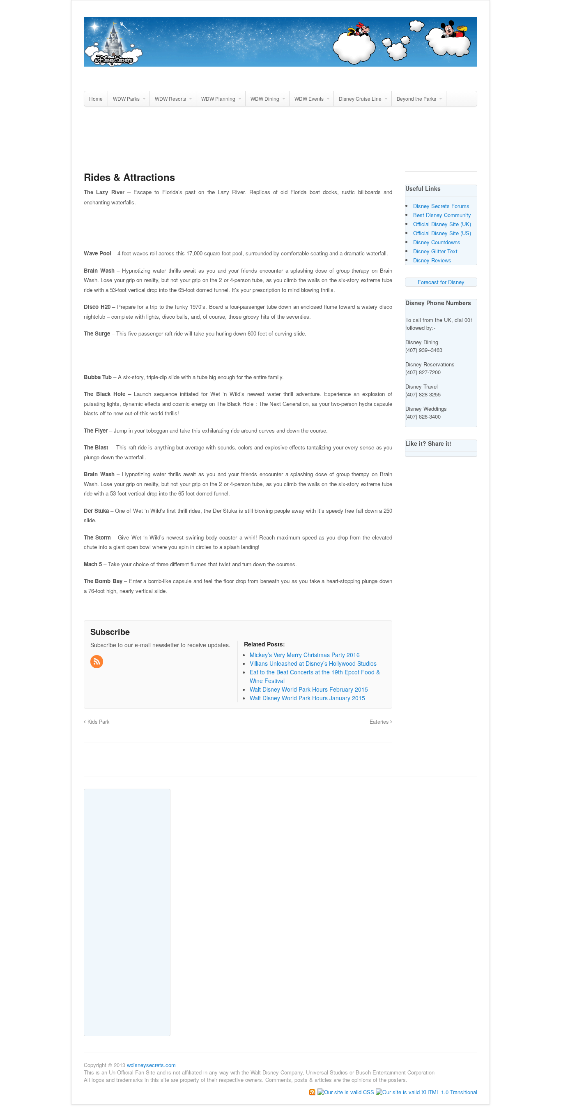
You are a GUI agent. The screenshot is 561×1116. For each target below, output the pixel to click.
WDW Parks (126, 98)
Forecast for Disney (441, 282)
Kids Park (97, 721)
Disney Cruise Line (360, 98)
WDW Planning (218, 98)
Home (96, 98)
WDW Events (309, 98)
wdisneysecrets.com (151, 1065)
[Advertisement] (280, 142)
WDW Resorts (170, 98)
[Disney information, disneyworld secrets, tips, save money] (280, 62)
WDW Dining (265, 98)
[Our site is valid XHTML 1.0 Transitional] (426, 1091)
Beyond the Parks (416, 98)
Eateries (380, 721)
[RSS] (97, 662)
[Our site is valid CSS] (346, 1091)
